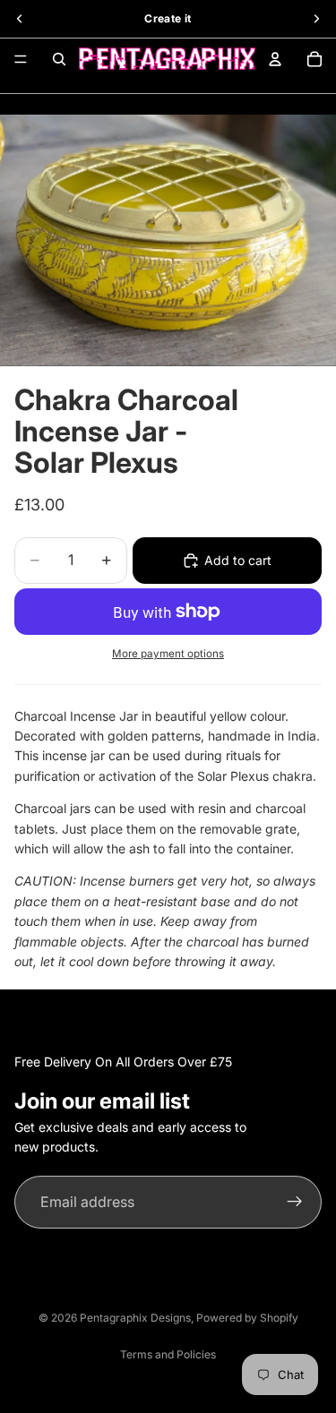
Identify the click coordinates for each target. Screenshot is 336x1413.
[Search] (59, 59)
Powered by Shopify (247, 1317)
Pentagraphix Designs (135, 1317)
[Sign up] (295, 1202)
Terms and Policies (168, 1354)
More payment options (168, 653)
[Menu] (20, 59)
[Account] (275, 59)
